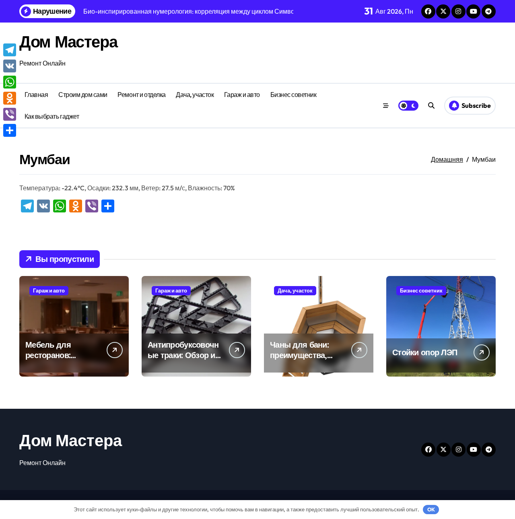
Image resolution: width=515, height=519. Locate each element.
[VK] (10, 66)
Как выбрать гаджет (52, 116)
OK (431, 509)
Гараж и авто (242, 95)
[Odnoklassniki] (10, 98)
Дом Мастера (68, 41)
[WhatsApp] (10, 82)
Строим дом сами (82, 95)
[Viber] (10, 114)
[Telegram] (10, 50)
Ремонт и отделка (141, 95)
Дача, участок (195, 95)
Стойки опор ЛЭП (424, 352)
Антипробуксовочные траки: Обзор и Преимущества (183, 355)
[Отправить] (10, 130)
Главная (36, 95)
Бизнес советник (293, 95)
